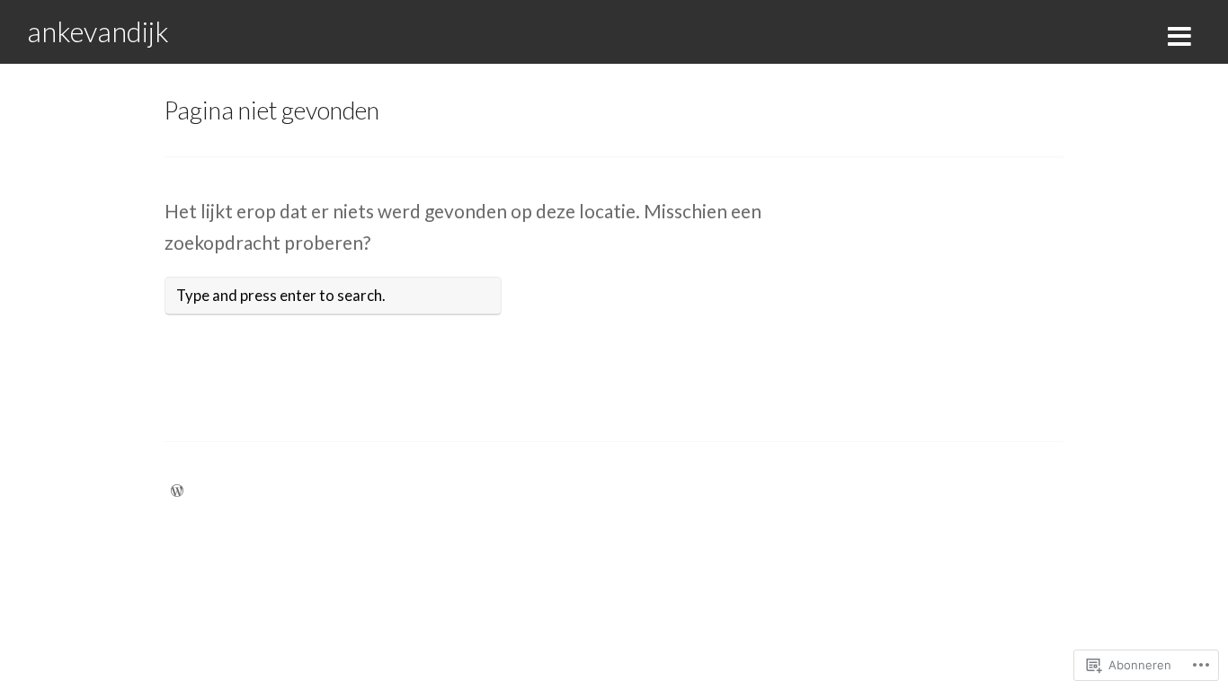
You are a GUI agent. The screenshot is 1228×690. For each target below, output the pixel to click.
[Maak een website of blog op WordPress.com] (177, 491)
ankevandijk (98, 31)
